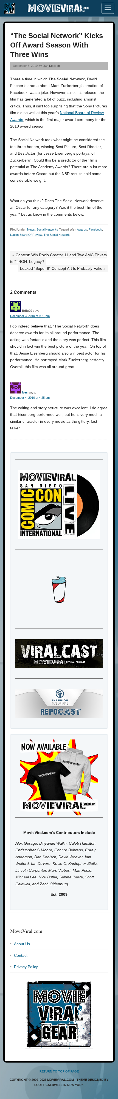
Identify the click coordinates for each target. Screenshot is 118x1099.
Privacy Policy (26, 967)
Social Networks (47, 229)
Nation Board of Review (26, 234)
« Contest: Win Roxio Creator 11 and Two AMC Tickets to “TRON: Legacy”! (58, 258)
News (31, 229)
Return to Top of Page (59, 1071)
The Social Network (57, 234)
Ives (25, 392)
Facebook (95, 229)
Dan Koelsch (51, 65)
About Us (22, 944)
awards (82, 229)
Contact (20, 955)
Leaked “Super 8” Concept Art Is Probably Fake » (63, 268)
